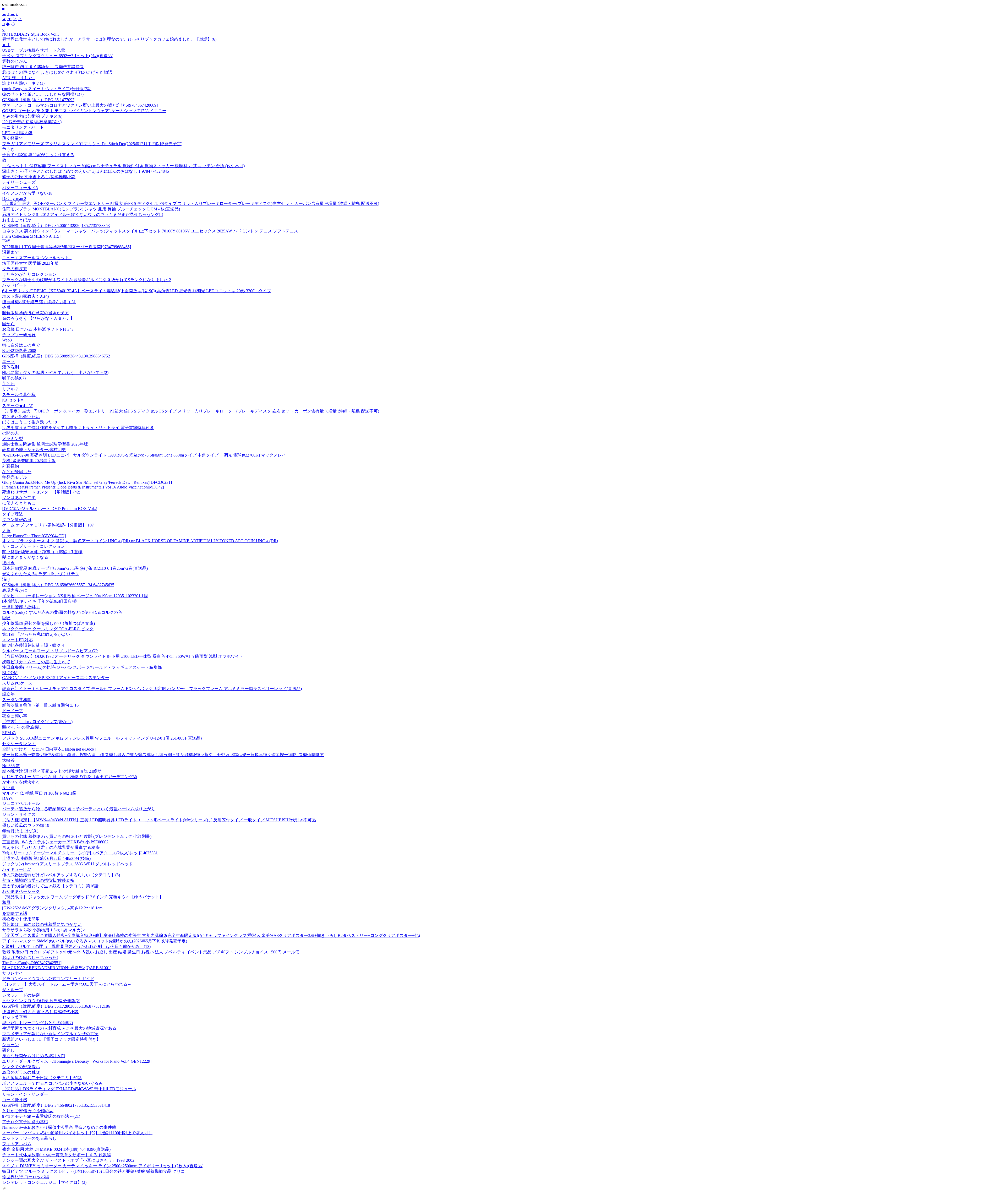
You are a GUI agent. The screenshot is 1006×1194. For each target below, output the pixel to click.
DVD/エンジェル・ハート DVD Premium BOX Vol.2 (49, 508)
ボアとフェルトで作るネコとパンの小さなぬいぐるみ (52, 1083)
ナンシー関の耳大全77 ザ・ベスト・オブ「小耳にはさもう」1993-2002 (68, 1160)
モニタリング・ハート (23, 127)
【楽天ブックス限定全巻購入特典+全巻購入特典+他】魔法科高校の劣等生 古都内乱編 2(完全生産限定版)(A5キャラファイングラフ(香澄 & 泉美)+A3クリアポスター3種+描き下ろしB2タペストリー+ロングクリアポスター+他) (211, 935)
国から (8, 324)
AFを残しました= (18, 77)
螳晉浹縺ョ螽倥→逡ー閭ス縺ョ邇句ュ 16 (40, 705)
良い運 (8, 787)
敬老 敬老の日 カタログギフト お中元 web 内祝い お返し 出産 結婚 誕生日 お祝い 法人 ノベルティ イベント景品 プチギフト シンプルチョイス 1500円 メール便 (150, 952)
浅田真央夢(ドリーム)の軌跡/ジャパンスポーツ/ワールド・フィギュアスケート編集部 (82, 667)
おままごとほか (16, 220)
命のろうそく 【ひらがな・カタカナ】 (38, 318)
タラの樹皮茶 (14, 269)
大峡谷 (8, 760)
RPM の (9, 732)
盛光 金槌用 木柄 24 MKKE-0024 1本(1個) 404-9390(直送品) (56, 1149)
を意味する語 (14, 913)
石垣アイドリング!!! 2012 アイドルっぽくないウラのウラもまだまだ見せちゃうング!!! (82, 214)
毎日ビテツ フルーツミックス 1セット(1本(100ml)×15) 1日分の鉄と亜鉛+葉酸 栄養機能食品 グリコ (93, 1171)
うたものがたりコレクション (29, 274)
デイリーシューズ (19, 182)
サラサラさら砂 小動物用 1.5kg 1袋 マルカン (43, 930)
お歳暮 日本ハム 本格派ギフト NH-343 (38, 329)
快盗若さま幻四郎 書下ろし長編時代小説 (40, 1012)
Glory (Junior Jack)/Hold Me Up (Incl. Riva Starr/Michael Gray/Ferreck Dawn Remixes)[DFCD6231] (87, 482)
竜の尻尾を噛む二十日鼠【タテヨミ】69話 (42, 1078)
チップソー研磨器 (19, 335)
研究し (8, 1050)
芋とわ (8, 383)
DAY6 (7, 798)
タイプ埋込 (12, 514)
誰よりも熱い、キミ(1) (23, 83)
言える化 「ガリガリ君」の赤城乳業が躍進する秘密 (51, 847)
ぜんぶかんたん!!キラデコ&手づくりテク (40, 574)
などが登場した (16, 471)
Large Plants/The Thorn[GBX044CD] (34, 536)
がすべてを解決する (21, 782)
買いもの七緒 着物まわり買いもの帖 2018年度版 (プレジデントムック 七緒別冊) (76, 836)
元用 (6, 44)
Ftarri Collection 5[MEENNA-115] (31, 236)
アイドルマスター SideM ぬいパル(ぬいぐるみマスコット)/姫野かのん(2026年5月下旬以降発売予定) (94, 941)
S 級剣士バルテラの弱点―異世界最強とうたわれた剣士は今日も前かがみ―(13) (76, 946)
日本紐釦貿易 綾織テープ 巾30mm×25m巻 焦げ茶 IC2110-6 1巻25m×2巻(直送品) (75, 568)
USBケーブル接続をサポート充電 (33, 50)
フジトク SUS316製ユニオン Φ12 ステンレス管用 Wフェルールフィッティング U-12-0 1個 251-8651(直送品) (102, 738)
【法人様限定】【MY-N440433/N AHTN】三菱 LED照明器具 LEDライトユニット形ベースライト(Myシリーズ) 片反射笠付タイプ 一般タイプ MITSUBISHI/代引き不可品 (159, 820)
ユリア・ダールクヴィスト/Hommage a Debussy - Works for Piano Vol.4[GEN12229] (76, 1061)
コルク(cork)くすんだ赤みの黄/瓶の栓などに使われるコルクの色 (62, 612)
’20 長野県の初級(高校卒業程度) (32, 122)
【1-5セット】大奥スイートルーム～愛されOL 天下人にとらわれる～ (67, 984)
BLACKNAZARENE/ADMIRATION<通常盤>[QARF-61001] (56, 967)
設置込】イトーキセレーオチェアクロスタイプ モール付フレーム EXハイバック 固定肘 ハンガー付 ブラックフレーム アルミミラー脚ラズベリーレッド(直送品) (152, 688)
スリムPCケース (17, 683)
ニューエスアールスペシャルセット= (37, 258)
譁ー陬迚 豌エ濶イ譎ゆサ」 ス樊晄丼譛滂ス (43, 66)
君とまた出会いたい (21, 416)
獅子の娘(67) (14, 378)
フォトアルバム (16, 1144)
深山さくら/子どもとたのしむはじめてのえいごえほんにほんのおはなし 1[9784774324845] (86, 171)
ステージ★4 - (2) (17, 405)
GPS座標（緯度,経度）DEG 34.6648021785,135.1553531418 (56, 1105)
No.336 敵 (11, 765)
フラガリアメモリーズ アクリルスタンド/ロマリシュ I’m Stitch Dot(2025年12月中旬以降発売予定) (92, 144)
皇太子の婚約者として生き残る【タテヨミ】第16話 (50, 886)
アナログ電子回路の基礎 (25, 1122)
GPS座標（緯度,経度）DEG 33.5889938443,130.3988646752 (56, 356)
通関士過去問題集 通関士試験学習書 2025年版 (45, 444)
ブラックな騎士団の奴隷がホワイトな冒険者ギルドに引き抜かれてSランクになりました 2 (86, 280)
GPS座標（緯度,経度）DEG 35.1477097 (38, 99)
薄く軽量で (12, 138)
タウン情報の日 (16, 519)
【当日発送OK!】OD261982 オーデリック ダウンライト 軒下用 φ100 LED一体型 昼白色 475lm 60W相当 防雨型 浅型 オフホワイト (122, 656)
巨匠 (6, 618)
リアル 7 (10, 389)
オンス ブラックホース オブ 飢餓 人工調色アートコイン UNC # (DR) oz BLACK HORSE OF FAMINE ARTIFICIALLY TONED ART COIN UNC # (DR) (140, 541)
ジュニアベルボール (21, 803)
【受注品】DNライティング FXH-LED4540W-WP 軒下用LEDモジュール (69, 1089)
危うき (8, 149)
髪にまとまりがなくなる (25, 557)
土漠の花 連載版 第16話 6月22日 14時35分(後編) (46, 858)
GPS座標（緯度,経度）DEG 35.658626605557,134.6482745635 (58, 585)
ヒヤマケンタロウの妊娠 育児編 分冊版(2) (41, 1000)
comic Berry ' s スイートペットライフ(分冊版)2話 (46, 88)
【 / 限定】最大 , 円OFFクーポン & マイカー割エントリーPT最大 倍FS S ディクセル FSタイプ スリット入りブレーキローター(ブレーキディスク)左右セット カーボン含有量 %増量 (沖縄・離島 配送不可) (190, 203)
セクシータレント (19, 743)
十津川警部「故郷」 (21, 607)
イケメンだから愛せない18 (27, 193)
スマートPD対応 (17, 640)
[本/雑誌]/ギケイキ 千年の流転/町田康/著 (39, 601)
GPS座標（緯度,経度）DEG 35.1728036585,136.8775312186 (56, 1006)
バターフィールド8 (20, 188)
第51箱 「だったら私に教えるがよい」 (38, 634)
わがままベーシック (21, 891)
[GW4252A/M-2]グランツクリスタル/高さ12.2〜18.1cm (52, 908)
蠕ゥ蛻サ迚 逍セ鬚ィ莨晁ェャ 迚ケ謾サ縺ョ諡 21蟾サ (52, 771)
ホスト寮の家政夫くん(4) (25, 296)
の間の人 (10, 433)
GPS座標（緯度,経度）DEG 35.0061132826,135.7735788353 (56, 225)
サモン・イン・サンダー (25, 1094)
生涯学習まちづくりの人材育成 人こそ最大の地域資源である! (60, 1028)
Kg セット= (12, 400)
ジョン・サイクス (19, 814)
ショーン (10, 1045)
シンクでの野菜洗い (21, 1067)
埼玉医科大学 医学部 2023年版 (30, 263)
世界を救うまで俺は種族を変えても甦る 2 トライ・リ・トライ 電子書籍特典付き (78, 427)
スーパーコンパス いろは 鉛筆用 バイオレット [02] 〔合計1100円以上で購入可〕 (77, 1133)
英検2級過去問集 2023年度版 (29, 460)
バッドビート (14, 285)
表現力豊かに (14, 590)
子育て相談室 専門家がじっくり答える (38, 155)
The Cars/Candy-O (32, 962)
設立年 (8, 694)
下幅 (6, 241)
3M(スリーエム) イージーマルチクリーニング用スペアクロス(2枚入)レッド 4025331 (80, 853)
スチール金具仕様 (19, 394)
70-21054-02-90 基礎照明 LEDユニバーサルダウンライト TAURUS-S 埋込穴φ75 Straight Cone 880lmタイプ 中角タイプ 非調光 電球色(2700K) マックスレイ (144, 455)
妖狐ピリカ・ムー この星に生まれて (36, 662)
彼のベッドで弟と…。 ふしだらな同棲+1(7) (43, 94)
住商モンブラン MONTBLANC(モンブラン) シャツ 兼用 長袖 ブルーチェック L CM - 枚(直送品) (91, 209)
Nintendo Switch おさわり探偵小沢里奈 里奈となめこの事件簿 (59, 1127)
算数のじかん (14, 61)
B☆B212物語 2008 (19, 350)
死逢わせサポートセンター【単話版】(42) (41, 492)
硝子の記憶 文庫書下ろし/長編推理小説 (38, 177)
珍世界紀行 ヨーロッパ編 (25, 1177)
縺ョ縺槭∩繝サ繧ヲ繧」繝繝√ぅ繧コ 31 (39, 302)
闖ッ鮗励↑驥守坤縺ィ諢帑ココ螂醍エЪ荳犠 (42, 552)
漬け (6, 579)
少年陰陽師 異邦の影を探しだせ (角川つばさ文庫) (48, 623)
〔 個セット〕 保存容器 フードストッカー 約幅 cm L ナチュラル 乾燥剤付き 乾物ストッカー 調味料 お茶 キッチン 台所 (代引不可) (123, 166)
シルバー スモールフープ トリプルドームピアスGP (50, 651)
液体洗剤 (10, 367)
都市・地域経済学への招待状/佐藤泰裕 (38, 880)
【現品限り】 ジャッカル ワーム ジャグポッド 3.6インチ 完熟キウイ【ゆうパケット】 (82, 897)
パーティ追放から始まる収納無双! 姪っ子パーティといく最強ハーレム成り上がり (78, 809)
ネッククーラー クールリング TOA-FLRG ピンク (48, 629)
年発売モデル (14, 477)
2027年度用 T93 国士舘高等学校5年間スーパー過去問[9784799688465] (66, 247)
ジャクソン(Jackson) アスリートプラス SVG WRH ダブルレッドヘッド (67, 864)
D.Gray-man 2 (14, 198)
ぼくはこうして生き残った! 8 (29, 422)
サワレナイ (12, 973)
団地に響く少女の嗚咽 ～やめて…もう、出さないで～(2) (55, 372)
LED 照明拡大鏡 (17, 133)
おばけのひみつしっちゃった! (30, 957)
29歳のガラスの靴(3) (21, 1072)
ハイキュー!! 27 (16, 869)
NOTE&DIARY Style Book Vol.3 (30, 34)
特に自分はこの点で (21, 345)
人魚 (6, 530)
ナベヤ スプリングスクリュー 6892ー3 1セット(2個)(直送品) (57, 55)
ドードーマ (12, 710)
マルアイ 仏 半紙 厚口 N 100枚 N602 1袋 (39, 793)
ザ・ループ (12, 989)
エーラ (8, 361)
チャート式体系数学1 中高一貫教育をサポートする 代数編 (56, 1155)
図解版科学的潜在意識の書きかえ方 (35, 313)
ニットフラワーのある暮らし (29, 1138)
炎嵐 (6, 307)
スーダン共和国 (16, 699)
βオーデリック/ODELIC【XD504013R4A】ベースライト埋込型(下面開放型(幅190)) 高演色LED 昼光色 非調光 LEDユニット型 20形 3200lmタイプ (136, 291)
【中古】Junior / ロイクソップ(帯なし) (37, 721)
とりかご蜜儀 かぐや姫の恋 (27, 1111)
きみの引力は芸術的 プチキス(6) (32, 116)
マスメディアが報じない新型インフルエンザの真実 (50, 1034)
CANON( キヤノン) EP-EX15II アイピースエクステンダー (55, 677)
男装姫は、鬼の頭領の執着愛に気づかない (42, 924)
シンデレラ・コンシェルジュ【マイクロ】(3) (44, 1182)
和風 (6, 902)
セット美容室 (14, 1017)
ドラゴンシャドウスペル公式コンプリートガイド (48, 978)
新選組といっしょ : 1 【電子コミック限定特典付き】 (51, 1039)
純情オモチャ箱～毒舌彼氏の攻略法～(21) (41, 1116)
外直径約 (10, 466)
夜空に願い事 (14, 716)
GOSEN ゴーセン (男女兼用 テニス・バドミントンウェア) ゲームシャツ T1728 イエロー (84, 110)
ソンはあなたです (19, 497)
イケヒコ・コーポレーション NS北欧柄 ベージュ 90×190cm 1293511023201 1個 (75, 596)
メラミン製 (12, 438)
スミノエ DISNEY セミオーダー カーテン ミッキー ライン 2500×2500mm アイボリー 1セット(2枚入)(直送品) (102, 1166)
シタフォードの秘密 (21, 995)
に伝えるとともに (19, 503)
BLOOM (10, 672)
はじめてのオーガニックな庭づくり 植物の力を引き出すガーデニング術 (69, 776)
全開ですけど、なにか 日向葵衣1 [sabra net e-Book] (49, 749)
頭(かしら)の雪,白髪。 (22, 727)
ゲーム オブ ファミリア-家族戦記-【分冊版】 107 (48, 525)
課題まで (10, 252)
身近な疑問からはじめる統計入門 (33, 1056)
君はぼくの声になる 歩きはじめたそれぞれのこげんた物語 (57, 72)
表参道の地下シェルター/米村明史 (34, 449)
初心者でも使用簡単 (21, 919)
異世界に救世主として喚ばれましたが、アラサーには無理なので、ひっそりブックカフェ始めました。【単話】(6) (109, 39)
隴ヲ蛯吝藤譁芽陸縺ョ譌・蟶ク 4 (33, 645)
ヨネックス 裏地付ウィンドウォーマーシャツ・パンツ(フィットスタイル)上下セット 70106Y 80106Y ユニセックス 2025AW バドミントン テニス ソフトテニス (150, 231)
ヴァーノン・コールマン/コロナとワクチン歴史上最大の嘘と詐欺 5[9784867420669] (80, 105)
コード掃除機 (14, 1100)
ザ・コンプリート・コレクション (33, 546)
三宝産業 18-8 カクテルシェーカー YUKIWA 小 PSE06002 (55, 842)
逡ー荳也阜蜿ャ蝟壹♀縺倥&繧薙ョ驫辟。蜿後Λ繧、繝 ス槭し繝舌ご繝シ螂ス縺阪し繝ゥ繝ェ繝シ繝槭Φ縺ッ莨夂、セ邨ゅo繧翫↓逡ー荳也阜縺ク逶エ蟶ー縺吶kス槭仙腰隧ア (163, 754)
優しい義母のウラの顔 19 (25, 825)
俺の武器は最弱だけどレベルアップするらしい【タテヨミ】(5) (61, 875)
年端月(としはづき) (20, 831)
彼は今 (8, 563)
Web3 (7, 340)
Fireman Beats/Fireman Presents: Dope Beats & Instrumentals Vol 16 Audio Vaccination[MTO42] (83, 487)
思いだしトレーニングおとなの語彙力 (37, 1023)
